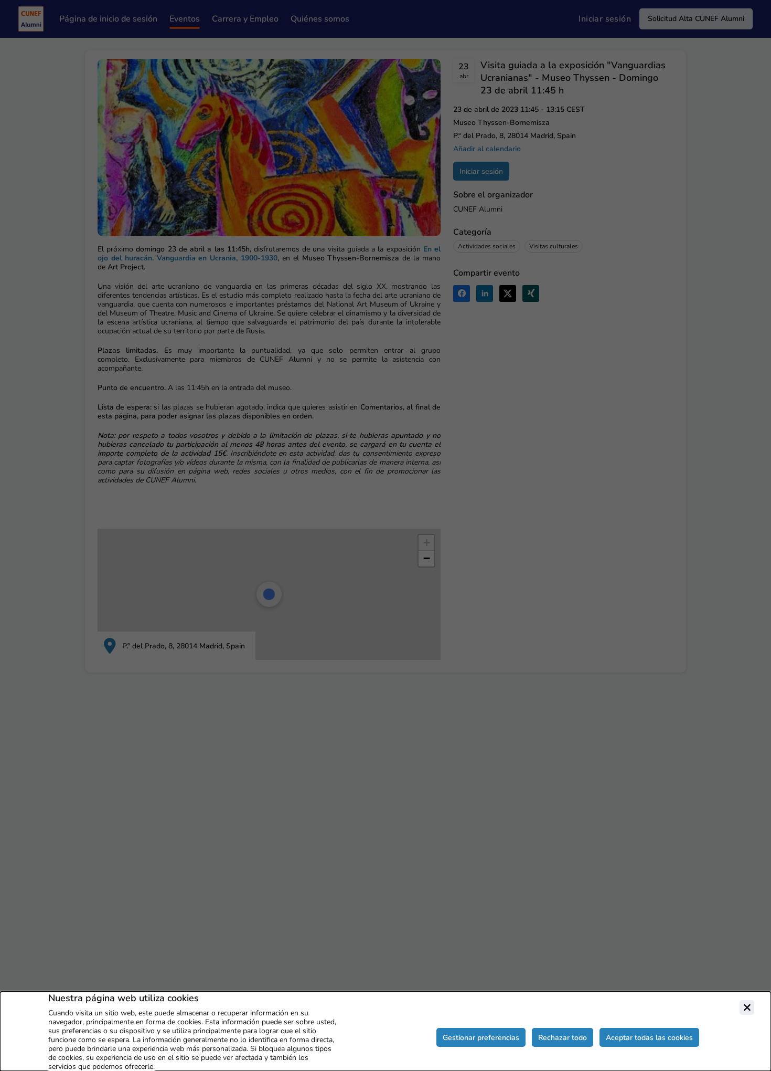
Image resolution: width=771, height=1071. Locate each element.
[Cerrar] (747, 1007)
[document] (385, 1031)
